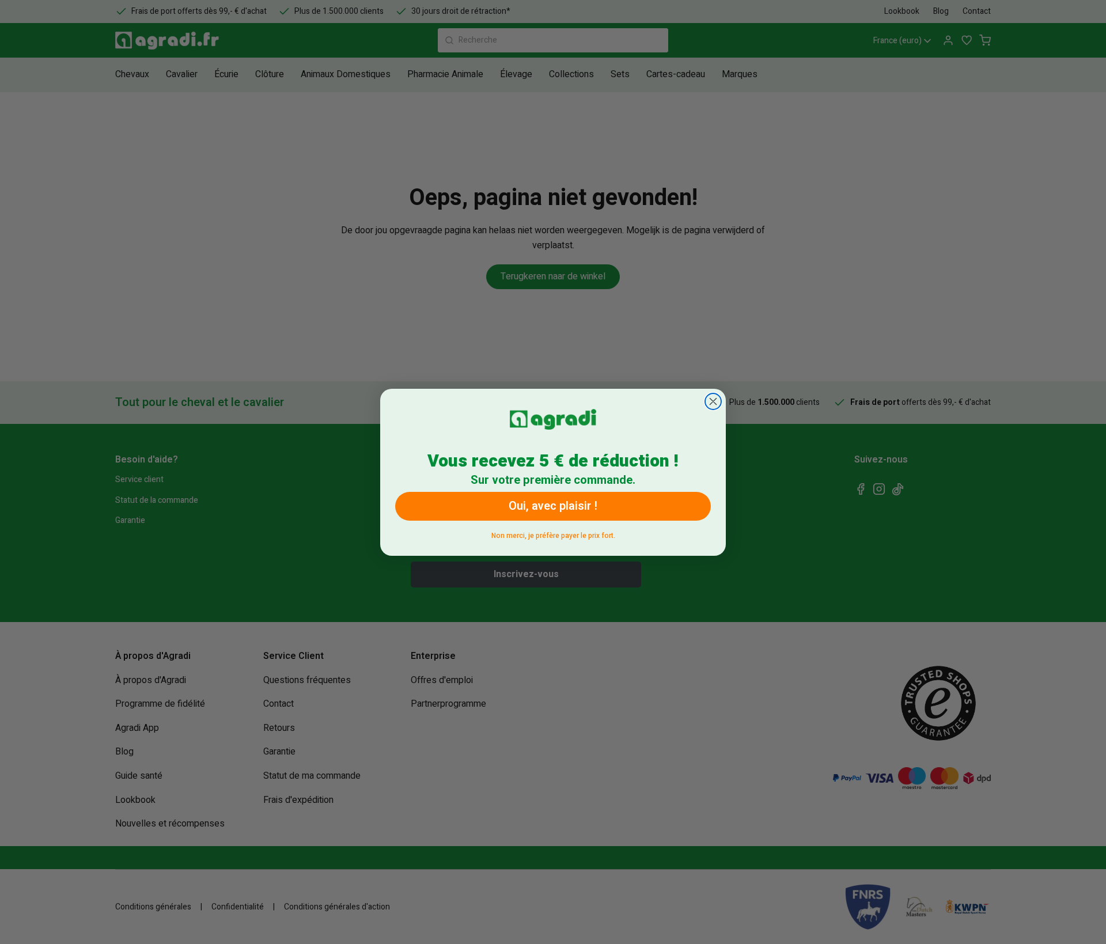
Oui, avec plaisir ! (553, 506)
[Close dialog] (713, 401)
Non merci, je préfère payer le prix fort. (553, 533)
